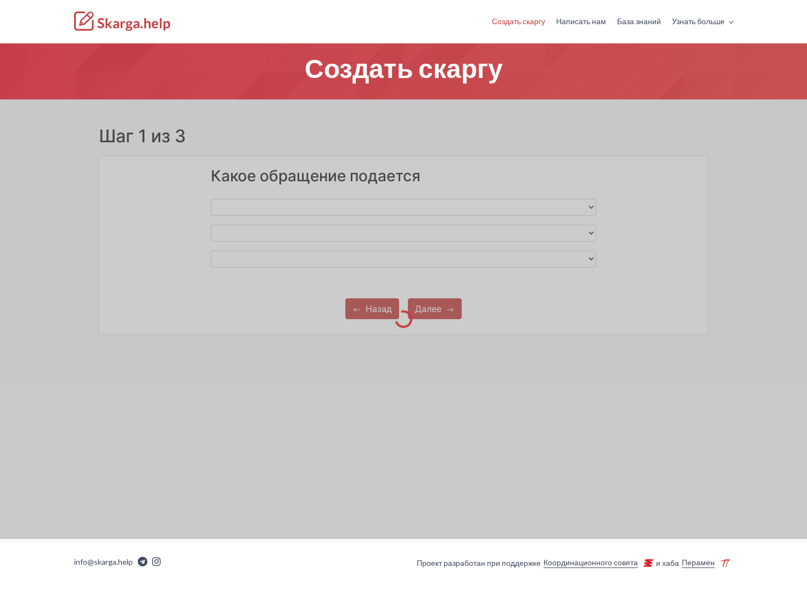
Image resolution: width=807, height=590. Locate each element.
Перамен (698, 562)
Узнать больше (698, 21)
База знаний (639, 21)
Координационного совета (590, 562)
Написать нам (581, 21)
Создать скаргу (518, 21)
